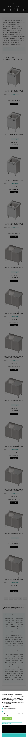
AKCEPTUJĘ (7, 718)
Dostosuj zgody (14, 731)
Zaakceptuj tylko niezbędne (14, 726)
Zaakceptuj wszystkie (14, 735)
